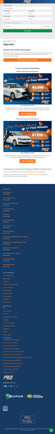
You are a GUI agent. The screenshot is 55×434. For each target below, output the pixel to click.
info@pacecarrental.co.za (9, 382)
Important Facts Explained (10, 317)
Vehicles (5, 332)
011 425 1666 (6, 205)
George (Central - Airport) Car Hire (12, 354)
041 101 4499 (6, 244)
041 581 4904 (6, 238)
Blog (4, 308)
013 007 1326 (6, 266)
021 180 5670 (6, 227)
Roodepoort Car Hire (8, 372)
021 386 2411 (6, 222)
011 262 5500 (6, 194)
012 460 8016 (6, 211)
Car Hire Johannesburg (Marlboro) (12, 360)
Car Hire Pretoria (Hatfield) (10, 369)
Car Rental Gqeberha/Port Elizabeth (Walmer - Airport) (18, 357)
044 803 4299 (6, 249)
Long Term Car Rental (9, 323)
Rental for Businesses (9, 326)
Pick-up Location (8, 5)
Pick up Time (31, 11)
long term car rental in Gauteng (34, 174)
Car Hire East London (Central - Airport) (13, 351)
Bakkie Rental (6, 278)
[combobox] (27, 8)
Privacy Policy (40, 428)
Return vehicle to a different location (13, 23)
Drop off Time (32, 16)
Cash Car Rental (7, 311)
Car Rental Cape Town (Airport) (11, 340)
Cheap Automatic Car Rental (10, 284)
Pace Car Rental (7, 41)
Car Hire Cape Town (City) (10, 342)
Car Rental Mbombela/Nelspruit (11, 366)
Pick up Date (7, 11)
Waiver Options (7, 334)
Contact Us (6, 314)
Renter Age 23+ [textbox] (47, 26)
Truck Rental (6, 302)
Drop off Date (7, 16)
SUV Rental (6, 299)
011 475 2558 (6, 216)
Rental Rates (6, 329)
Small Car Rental (7, 296)
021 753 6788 (6, 233)
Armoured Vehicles (8, 275)
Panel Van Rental (7, 293)
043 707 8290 (6, 255)
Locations (5, 320)
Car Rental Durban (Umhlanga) (11, 348)
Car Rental (6, 281)
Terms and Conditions (32, 428)
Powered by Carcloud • (23, 428)
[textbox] (27, 8)
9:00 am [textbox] (30, 13)
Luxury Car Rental (8, 287)
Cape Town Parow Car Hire (10, 345)
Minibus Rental (7, 290)
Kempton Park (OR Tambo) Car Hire (12, 363)
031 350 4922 (6, 261)
